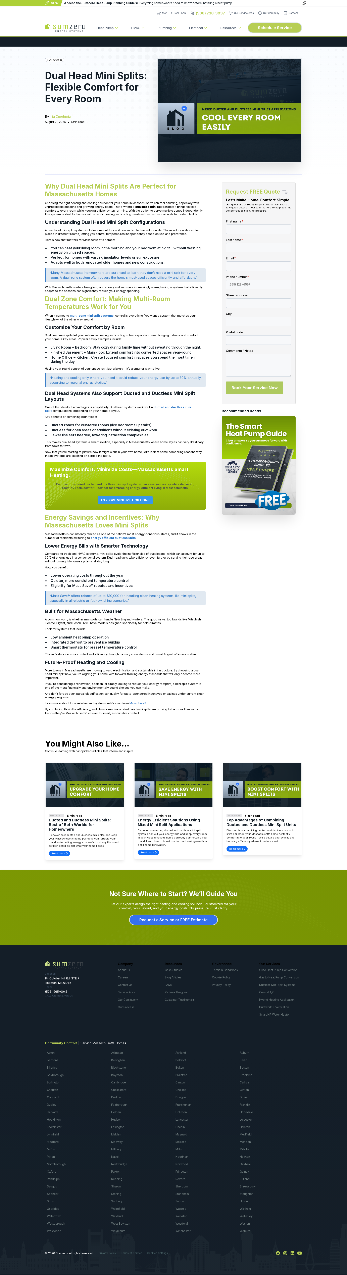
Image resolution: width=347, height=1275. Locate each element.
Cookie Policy (221, 977)
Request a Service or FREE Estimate (173, 919)
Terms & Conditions (225, 970)
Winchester (183, 1231)
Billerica (52, 1067)
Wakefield (118, 1208)
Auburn (244, 1052)
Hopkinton (54, 1119)
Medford (53, 1141)
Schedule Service (275, 27)
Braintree (182, 1075)
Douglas (181, 1097)
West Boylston (120, 1223)
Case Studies (173, 970)
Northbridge (119, 1164)
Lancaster (182, 1119)
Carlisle (244, 1082)
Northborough (56, 1164)
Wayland (117, 1216)
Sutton (180, 1201)
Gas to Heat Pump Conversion (279, 977)
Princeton (182, 1171)
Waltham (245, 1208)
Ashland (181, 1052)
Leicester (246, 1119)
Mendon (245, 1141)
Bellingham (118, 1060)
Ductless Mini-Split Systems (277, 984)
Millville (244, 1149)
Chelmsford (119, 1089)
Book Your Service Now (255, 387)
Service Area (126, 992)
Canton (180, 1082)
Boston (244, 1067)
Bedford (52, 1060)
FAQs (168, 984)
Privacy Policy (221, 984)
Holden (116, 1112)
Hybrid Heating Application (277, 999)
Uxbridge (53, 1208)
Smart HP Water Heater (274, 1014)
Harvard (52, 1112)
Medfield (246, 1134)
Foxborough (119, 1104)
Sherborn (182, 1186)
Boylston (117, 1075)
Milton (51, 1156)
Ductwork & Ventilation (274, 1007)
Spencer (52, 1193)
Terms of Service (131, 1253)
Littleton (245, 1127)
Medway (117, 1141)
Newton (245, 1156)
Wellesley (246, 1216)
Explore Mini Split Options (125, 500)
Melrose (181, 1141)
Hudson (116, 1119)
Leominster (54, 1127)
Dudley (51, 1104)
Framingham (183, 1104)
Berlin (243, 1060)
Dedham (116, 1097)
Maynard (181, 1134)
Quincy (244, 1171)
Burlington (53, 1082)
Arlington (117, 1052)
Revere (180, 1179)
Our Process (126, 1007)
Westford (182, 1223)
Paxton (115, 1171)
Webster (181, 1216)
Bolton (180, 1067)
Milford (51, 1149)
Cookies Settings (157, 1253)
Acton (51, 1052)
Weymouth (118, 1231)
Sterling (116, 1193)
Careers (123, 977)
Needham (182, 1156)
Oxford (51, 1171)
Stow (50, 1201)
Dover (244, 1097)
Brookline (246, 1075)
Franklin (245, 1104)
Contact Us (125, 984)
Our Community (128, 999)
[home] (65, 28)
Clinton (244, 1089)
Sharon (116, 1186)
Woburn (245, 1231)
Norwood (182, 1164)
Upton (244, 1201)
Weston (245, 1223)
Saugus (52, 1186)
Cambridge (118, 1082)
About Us (124, 970)
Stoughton (246, 1193)
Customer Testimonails (180, 999)
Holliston (181, 1112)
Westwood (54, 1231)
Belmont (181, 1060)
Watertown (54, 1216)
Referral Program (176, 992)
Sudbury (116, 1201)
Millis (179, 1149)
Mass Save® (138, 703)
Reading (116, 1179)
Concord (53, 1097)
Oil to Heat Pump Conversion (278, 970)
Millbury (116, 1149)
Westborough (56, 1223)
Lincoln (180, 1127)
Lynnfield (53, 1134)
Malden (116, 1134)
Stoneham (182, 1193)
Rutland (245, 1179)
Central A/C (266, 992)
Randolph (53, 1179)
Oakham (245, 1164)
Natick (115, 1156)
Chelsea (181, 1089)
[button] (107, 28)
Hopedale (246, 1112)
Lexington (117, 1127)
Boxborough (55, 1075)
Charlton (52, 1089)
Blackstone (118, 1067)
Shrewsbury (248, 1186)
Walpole (181, 1208)
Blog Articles (173, 977)
